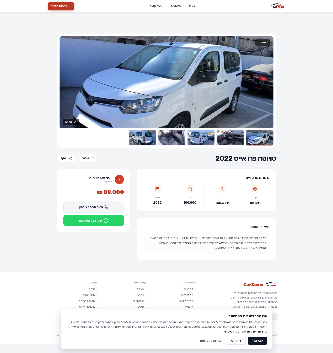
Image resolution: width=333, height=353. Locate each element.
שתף (64, 158)
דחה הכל (235, 340)
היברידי (140, 289)
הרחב (68, 121)
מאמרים (176, 6)
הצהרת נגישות (87, 307)
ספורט (140, 307)
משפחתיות (138, 301)
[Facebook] (274, 316)
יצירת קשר (156, 6)
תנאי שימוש (88, 295)
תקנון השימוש (232, 331)
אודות (92, 289)
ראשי (191, 6)
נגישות (59, 335)
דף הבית (188, 289)
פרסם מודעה (186, 301)
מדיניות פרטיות (87, 301)
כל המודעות (186, 295)
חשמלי (140, 295)
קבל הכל (257, 340)
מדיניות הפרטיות (257, 331)
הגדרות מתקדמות (211, 340)
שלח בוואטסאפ (90, 220)
